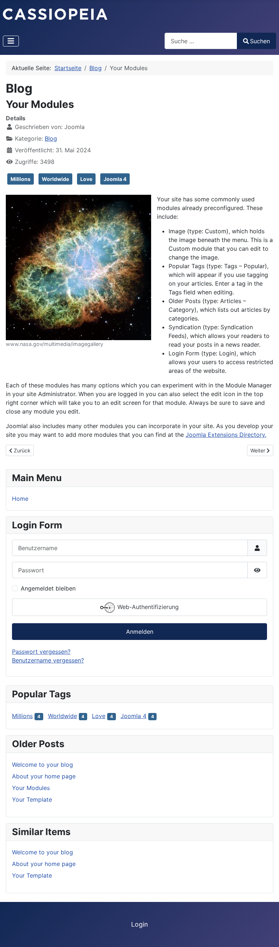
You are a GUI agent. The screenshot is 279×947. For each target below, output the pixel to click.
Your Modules (31, 787)
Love (86, 179)
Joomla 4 (115, 179)
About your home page (44, 776)
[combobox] (201, 41)
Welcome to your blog (42, 764)
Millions (21, 179)
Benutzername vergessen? (48, 660)
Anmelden (139, 631)
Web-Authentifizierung (147, 607)
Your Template (32, 799)
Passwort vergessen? (41, 651)
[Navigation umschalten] (11, 41)
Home (20, 498)
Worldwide (55, 179)
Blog (51, 138)
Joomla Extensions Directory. (226, 434)
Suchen (260, 41)
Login (139, 924)
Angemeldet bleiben (48, 588)
